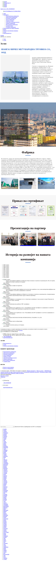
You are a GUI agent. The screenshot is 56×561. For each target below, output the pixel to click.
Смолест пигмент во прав (7, 372)
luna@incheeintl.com (7, 337)
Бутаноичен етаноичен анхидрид (31, 372)
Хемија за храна (9, 20)
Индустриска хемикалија (12, 24)
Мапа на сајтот (40, 370)
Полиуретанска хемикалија (12, 16)
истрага (21, 330)
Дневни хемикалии (10, 23)
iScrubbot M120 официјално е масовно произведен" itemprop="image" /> (28, 245)
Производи (5, 14)
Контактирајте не (7, 33)
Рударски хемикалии (11, 27)
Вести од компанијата (8, 368)
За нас (4, 32)
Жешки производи (31, 370)
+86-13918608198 (7, 336)
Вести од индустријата (8, 367)
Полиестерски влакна (6, 373)
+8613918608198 (7, 382)
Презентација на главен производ (11, 28)
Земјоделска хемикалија (11, 17)
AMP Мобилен (47, 370)
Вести (4, 29)
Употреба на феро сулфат (45, 372)
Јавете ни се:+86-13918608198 (7, 8)
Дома (4, 13)
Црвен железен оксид (18, 372)
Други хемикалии (10, 19)
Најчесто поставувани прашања (10, 30)
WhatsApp (3, 377)
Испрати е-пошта (5, 375)
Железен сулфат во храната (17, 373)
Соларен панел (9, 25)
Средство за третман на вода (12, 22)
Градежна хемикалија (11, 18)
